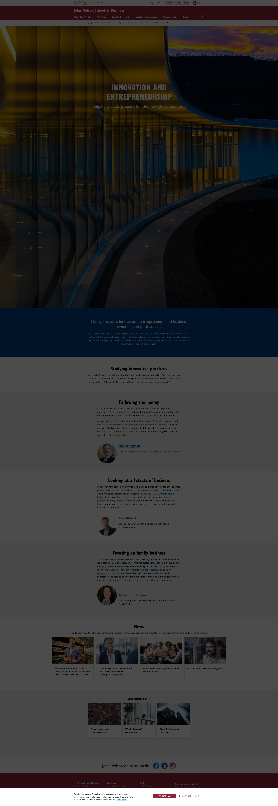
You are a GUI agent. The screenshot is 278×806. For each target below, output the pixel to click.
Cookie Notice (121, 800)
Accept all (164, 796)
